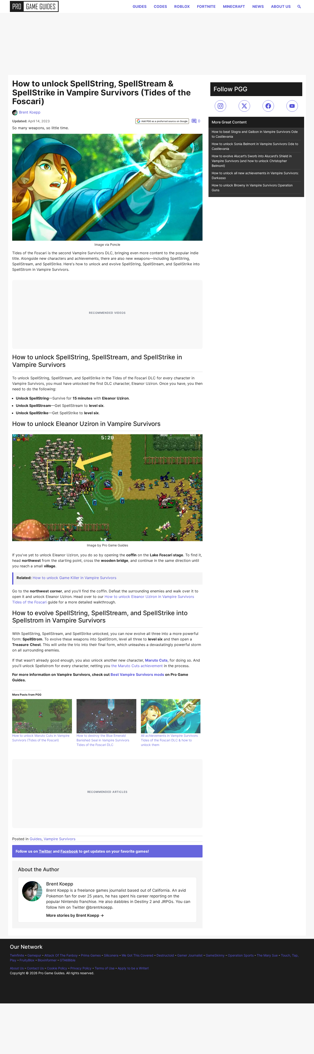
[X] (244, 106)
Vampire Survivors (59, 839)
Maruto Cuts (156, 660)
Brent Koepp (29, 112)
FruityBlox (27, 960)
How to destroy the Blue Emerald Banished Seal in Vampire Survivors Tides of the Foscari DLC (103, 740)
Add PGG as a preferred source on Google (164, 121)
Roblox (182, 6)
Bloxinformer (47, 960)
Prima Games (91, 955)
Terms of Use (104, 968)
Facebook (69, 851)
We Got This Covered (137, 955)
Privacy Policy (80, 968)
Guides (139, 6)
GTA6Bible (67, 960)
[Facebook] (268, 106)
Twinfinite (17, 955)
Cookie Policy (57, 968)
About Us (281, 6)
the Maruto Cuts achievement (137, 665)
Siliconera (111, 955)
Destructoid (165, 955)
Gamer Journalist (190, 955)
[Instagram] (220, 106)
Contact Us (35, 968)
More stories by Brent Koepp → (75, 915)
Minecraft (234, 6)
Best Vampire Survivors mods (137, 674)
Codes (160, 6)
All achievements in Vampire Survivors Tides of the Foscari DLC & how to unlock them (169, 740)
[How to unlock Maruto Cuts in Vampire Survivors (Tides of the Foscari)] (42, 716)
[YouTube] (292, 106)
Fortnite (206, 6)
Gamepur (34, 955)
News (258, 6)
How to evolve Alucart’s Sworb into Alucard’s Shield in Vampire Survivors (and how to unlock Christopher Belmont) (252, 161)
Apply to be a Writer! (133, 968)
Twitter (45, 851)
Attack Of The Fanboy (61, 955)
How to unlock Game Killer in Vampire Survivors (74, 577)
